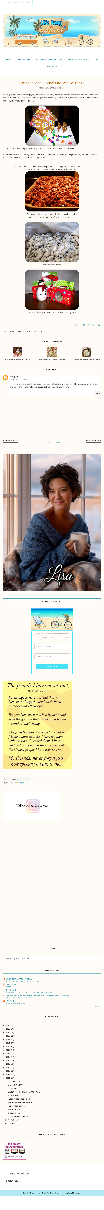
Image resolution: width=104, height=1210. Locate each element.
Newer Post (11, 441)
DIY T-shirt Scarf (15, 1084)
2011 (8, 1078)
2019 (8, 1050)
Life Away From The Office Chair (42, 1193)
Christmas (16, 331)
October (11, 1123)
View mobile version (52, 442)
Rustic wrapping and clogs (19, 1099)
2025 (8, 1029)
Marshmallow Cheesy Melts (20, 1102)
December (12, 1081)
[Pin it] (99, 325)
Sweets (37, 331)
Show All (98, 1006)
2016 (8, 1060)
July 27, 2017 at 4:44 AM (18, 380)
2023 (8, 1036)
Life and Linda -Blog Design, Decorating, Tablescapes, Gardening (37, 995)
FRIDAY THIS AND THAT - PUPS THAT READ (22, 981)
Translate (23, 782)
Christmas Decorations (18, 1116)
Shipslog (10, 1000)
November (12, 1120)
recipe (28, 331)
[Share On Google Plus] (94, 325)
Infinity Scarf (13, 1095)
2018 (8, 1053)
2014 (8, 1067)
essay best (15, 376)
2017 (8, 1057)
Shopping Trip (14, 1113)
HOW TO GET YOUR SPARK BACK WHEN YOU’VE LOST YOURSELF (32, 992)
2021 (8, 1043)
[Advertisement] (52, 848)
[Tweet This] (84, 325)
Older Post (92, 441)
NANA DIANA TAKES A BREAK (19, 979)
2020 (8, 1046)
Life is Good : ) (12, 984)
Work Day (10, 986)
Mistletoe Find (14, 1109)
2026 (8, 1025)
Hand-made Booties (17, 1106)
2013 (8, 1071)
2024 (8, 1032)
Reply (98, 393)
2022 (8, 1039)
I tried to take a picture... (15, 1003)
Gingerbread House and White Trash (24, 1092)
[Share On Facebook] (89, 325)
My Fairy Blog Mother (73, 1193)
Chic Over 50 (11, 990)
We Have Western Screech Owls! (19, 997)
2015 (8, 1064)
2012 (8, 1074)
